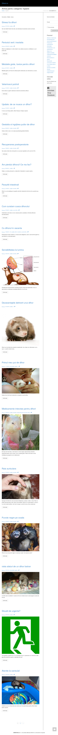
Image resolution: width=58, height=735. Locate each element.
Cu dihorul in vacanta (12, 227)
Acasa (3, 10)
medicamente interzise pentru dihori (23, 412)
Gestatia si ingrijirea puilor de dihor (18, 124)
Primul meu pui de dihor (13, 362)
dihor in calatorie (18, 231)
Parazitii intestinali (10, 184)
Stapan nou (49, 51)
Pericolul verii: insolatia (12, 42)
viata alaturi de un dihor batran (16, 566)
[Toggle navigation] (54, 3)
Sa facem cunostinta (51, 67)
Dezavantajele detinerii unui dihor (17, 302)
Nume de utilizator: (51, 16)
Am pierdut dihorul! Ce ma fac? (16, 164)
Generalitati (12, 366)
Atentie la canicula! (11, 670)
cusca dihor (15, 210)
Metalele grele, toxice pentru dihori (18, 64)
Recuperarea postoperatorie (15, 144)
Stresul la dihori (9, 22)
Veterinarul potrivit (10, 84)
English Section (50, 72)
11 (13, 306)
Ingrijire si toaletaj (50, 52)
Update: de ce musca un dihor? (17, 104)
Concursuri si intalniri (51, 62)
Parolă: (48, 22)
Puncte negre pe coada (13, 517)
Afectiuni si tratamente (51, 37)
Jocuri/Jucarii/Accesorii (51, 41)
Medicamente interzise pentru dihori (19, 408)
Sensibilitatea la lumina (13, 249)
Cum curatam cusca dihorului (15, 206)
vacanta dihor (23, 231)
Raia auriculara (9, 468)
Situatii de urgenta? (11, 610)
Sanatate (14, 88)
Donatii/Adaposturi (51, 39)
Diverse (48, 69)
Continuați (5, 32)
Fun (10, 231)
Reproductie (49, 61)
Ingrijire (11, 26)
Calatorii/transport (50, 70)
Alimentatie (49, 46)
